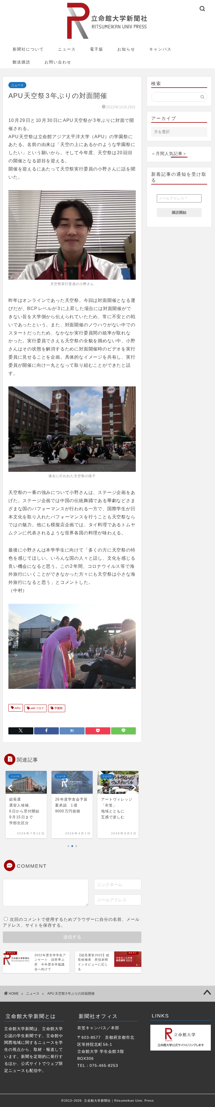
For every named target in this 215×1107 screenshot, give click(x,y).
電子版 (96, 49)
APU (17, 708)
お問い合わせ (58, 62)
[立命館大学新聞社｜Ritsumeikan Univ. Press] (107, 38)
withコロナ (37, 708)
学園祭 (58, 708)
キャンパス (160, 49)
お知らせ (126, 49)
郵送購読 (22, 62)
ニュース (67, 49)
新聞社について (28, 49)
